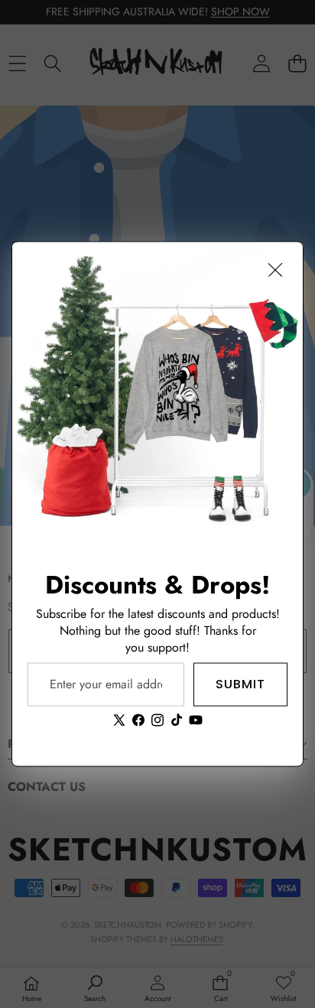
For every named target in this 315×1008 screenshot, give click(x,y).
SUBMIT (240, 684)
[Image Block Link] (157, 387)
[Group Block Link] (157, 649)
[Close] (275, 270)
